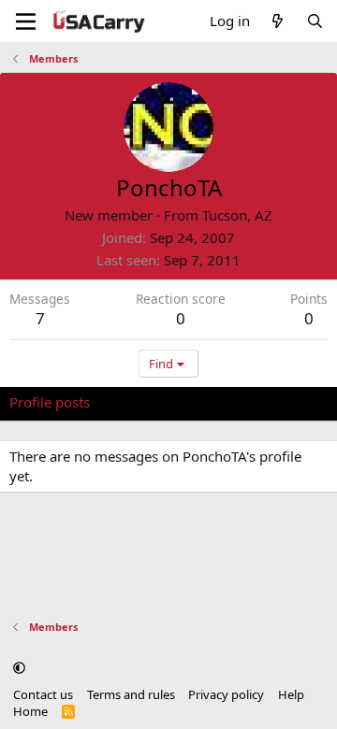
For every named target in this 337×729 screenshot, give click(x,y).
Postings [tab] (243, 402)
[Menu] (26, 21)
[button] (19, 667)
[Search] (315, 21)
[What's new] (277, 21)
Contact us (43, 694)
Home (30, 711)
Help (291, 694)
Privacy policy (226, 694)
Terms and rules (131, 694)
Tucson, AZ (237, 215)
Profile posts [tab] (49, 402)
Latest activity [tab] (153, 402)
